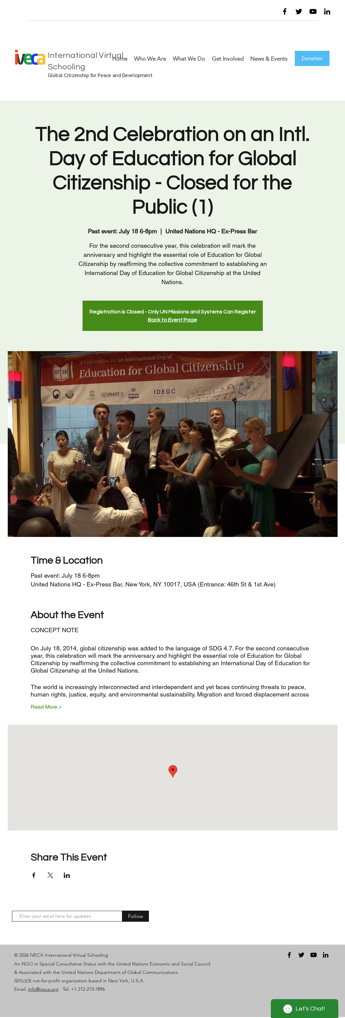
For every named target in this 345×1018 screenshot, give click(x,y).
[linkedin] (327, 11)
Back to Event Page (172, 320)
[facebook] (284, 11)
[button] (255, 13)
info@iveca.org (43, 989)
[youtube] (313, 11)
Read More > (46, 707)
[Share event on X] (50, 875)
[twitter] (298, 11)
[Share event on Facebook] (34, 875)
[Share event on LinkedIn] (67, 875)
